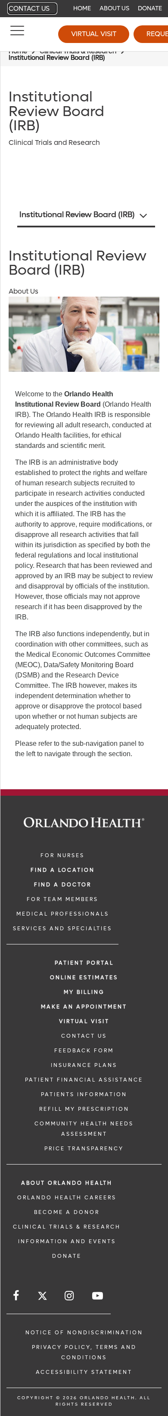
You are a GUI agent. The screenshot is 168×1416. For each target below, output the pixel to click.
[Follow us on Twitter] (42, 1297)
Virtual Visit (93, 33)
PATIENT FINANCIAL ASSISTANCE (84, 1079)
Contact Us (29, 8)
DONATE (66, 1256)
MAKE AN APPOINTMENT (84, 1006)
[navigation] (84, 8)
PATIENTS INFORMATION (84, 1094)
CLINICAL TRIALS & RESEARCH (67, 1226)
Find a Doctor (62, 884)
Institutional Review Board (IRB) (77, 215)
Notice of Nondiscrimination (84, 1332)
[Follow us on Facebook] (16, 1296)
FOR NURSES (62, 855)
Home (82, 8)
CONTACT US (84, 1036)
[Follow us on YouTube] (98, 1296)
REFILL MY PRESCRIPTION (84, 1109)
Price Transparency (84, 1148)
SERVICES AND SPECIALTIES (62, 928)
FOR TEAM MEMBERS (62, 899)
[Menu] (17, 34)
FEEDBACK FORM (84, 1050)
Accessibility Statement (84, 1372)
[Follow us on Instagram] (70, 1296)
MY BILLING (84, 992)
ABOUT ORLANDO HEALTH (66, 1183)
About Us (114, 8)
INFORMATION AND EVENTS (67, 1241)
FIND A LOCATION (63, 870)
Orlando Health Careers (66, 1197)
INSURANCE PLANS (84, 1065)
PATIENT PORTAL (84, 962)
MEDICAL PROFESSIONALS (62, 913)
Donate (150, 8)
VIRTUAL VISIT (84, 1021)
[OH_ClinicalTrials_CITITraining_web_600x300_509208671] (84, 334)
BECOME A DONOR (67, 1212)
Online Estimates (84, 977)
